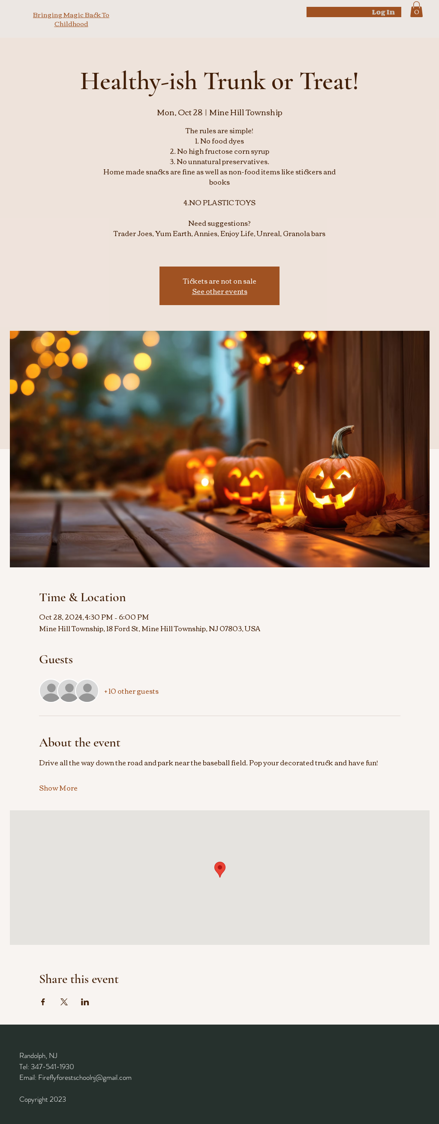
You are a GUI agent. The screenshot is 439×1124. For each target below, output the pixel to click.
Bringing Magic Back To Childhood (71, 18)
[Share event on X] (64, 1001)
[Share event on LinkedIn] (85, 1001)
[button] (416, 9)
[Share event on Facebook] (43, 1001)
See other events (219, 291)
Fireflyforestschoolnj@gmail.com (85, 1077)
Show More (58, 787)
